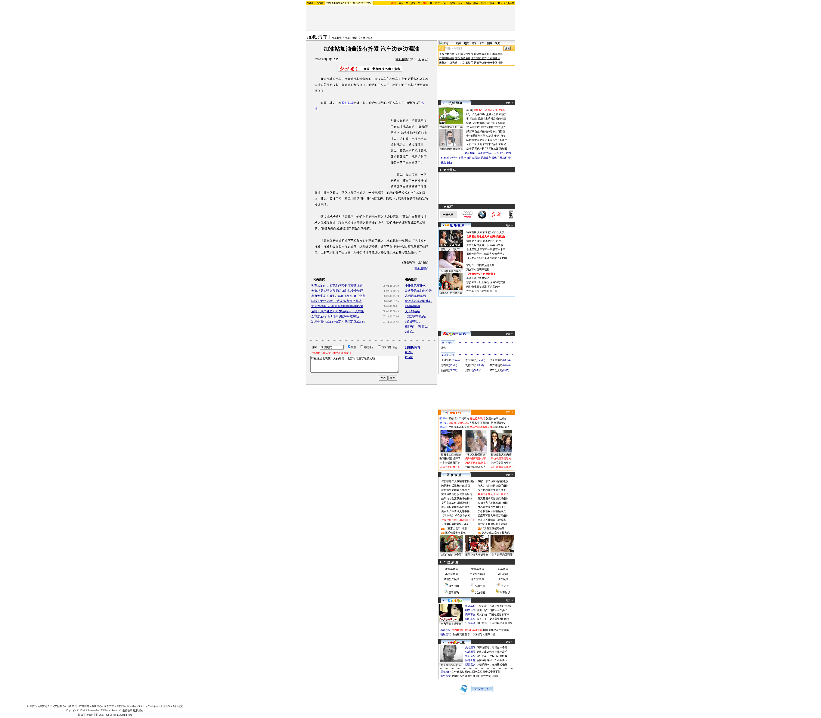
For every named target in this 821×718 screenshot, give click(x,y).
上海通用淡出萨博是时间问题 (489, 118)
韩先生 (444, 347)
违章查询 (454, 592)
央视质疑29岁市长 (449, 54)
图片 (489, 43)
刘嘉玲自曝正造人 (475, 467)
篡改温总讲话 (463, 58)
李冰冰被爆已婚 (476, 454)
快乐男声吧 (496, 360)
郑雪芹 (470, 131)
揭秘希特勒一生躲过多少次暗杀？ (485, 253)
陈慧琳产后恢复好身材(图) (456, 485)
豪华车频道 (477, 579)
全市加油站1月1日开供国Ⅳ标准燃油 (335, 316)
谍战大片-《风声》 (451, 249)
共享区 (443, 427)
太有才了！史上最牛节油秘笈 (493, 618)
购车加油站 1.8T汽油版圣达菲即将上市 (337, 285)
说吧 (497, 43)
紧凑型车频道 (451, 579)
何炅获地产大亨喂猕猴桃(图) (457, 481)
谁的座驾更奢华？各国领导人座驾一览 (473, 634)
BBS (499, 3)
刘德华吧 (470, 365)
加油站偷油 (412, 306)
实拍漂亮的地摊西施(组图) (493, 502)
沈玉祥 (470, 127)
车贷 (460, 157)
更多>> (509, 103)
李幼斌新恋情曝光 (501, 458)
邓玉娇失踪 (466, 54)
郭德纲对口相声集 (459, 418)
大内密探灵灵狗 (475, 245)
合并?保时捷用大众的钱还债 (490, 114)
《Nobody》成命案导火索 (455, 515)
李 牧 (469, 135)
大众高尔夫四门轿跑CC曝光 (490, 144)
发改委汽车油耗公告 (418, 290)
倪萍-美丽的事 (495, 245)
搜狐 (329, 2)
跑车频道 (503, 569)
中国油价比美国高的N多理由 (490, 140)
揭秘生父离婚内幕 (501, 454)
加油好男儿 (412, 321)
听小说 (443, 422)
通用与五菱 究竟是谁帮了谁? (489, 135)
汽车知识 (505, 592)
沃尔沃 (501, 153)
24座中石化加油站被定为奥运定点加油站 (338, 321)
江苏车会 (470, 623)
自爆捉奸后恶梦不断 (451, 293)
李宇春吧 (470, 360)
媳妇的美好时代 (492, 240)
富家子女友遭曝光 (451, 623)
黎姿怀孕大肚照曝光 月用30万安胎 (485, 282)
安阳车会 (470, 614)
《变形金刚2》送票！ (457, 528)
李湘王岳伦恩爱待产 (477, 278)
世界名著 (474, 422)
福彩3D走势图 (501, 427)
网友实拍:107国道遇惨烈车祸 (493, 614)
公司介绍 (153, 706)
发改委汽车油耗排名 (418, 301)
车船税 (482, 153)
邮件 (483, 3)
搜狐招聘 (72, 706)
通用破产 (486, 157)
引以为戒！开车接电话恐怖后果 (494, 623)
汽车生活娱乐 (352, 37)
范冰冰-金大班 (496, 232)
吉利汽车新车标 (415, 296)
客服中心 (97, 706)
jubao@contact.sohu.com (119, 714)
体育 (401, 3)
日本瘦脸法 (493, 58)
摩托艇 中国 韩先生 (418, 326)
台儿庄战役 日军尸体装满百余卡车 (485, 249)
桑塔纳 (504, 157)
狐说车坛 (470, 605)
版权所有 (138, 710)
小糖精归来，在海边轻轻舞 (492, 664)
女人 (460, 3)
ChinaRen (338, 2)
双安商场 (347, 103)
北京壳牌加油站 (415, 316)
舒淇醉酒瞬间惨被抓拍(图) (493, 498)
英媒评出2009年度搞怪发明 (492, 651)
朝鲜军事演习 (481, 54)
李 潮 (469, 118)
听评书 (443, 418)
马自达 (468, 157)
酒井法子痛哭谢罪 (502, 554)
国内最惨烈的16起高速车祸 (467, 630)
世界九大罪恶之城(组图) (491, 507)
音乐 (481, 43)
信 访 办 (505, 585)
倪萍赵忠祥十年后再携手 (492, 489)
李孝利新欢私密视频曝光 (492, 511)
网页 (466, 43)
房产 (445, 3)
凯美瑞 (476, 157)
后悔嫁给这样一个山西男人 (492, 660)
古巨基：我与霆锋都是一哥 (481, 290)
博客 (491, 3)
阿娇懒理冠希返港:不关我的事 (483, 286)
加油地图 (480, 592)
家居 (452, 3)
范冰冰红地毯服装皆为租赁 (456, 494)
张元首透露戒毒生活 (493, 528)
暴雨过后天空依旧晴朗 (486, 675)
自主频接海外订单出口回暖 (489, 131)
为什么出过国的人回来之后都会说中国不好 (476, 671)
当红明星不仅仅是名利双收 (492, 656)
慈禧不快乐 (480, 62)
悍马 (455, 157)
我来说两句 (402, 59)
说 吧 (462, 334)
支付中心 (59, 706)
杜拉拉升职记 (477, 418)
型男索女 (470, 664)
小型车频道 (451, 574)
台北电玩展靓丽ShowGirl (455, 524)
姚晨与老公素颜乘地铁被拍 (456, 498)
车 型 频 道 (451, 562)
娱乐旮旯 (470, 656)
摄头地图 (454, 585)
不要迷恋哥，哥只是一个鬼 (492, 647)
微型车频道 (451, 569)
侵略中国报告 (495, 62)
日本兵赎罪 (496, 54)
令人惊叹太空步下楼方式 (495, 532)
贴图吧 (445, 370)
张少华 (470, 114)
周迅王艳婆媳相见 (475, 462)
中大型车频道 (477, 574)
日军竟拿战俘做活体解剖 (455, 502)
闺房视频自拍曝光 (451, 271)
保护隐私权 (122, 706)
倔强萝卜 (471, 240)
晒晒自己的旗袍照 (462, 675)
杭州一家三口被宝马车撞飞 (492, 610)
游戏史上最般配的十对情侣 (493, 524)
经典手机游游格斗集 (481, 427)
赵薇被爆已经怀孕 (450, 458)
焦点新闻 (470, 647)
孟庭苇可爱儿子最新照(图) (493, 515)
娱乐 (413, 3)
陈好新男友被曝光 (501, 467)
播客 (475, 3)
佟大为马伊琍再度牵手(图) (493, 485)
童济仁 (470, 144)
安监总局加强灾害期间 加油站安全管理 (337, 290)
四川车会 (470, 618)
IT (431, 3)
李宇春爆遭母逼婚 (450, 462)
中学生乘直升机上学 (451, 127)
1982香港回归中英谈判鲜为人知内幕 (486, 258)
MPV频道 (503, 574)
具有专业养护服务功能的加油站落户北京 (338, 296)
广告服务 (84, 706)
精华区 (409, 352)
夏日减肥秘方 (479, 58)
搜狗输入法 (45, 706)
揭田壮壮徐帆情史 (451, 454)
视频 (468, 3)
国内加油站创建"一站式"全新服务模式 (336, 301)
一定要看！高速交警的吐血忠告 (494, 605)
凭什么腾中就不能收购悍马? (490, 122)
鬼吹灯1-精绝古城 (459, 422)
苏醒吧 (445, 365)
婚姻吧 (469, 370)
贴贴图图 (470, 651)
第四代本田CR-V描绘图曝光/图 (489, 148)
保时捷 (448, 157)
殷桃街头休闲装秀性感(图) (456, 489)
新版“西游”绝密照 (451, 554)
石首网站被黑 (447, 58)
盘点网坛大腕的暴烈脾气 (455, 507)
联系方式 (109, 706)
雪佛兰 (495, 157)
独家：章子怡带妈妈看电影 (493, 481)
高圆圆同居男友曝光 (451, 148)
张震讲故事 (492, 418)
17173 (348, 2)
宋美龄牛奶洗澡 (448, 62)
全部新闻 (165, 706)
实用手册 (480, 585)
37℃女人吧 (496, 370)
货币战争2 (499, 422)
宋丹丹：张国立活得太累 (480, 265)
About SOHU (138, 706)
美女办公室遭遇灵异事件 (455, 511)
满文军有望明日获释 (477, 269)
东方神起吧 (496, 365)
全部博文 (178, 706)
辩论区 (409, 357)
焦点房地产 (359, 2)
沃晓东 (470, 122)
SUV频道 (503, 579)
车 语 (469, 110)
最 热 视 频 (457, 225)
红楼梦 (503, 418)
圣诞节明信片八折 (450, 467)
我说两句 (509, 3)
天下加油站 (412, 311)
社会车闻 (368, 37)
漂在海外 (445, 671)
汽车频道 (337, 37)
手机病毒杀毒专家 (459, 427)
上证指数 (446, 360)
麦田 (479, 240)
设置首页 (32, 706)
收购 (449, 162)
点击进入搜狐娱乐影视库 (492, 519)
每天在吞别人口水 (451, 665)
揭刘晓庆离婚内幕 (475, 458)
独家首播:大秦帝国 (476, 232)
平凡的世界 (486, 422)
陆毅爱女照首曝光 (501, 462)
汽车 (437, 3)
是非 (468, 148)
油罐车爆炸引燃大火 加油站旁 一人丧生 (337, 311)
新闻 (458, 43)
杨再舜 (470, 140)
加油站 (409, 331)
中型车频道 (477, 569)
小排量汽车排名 (415, 285)
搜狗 (369, 2)
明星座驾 (470, 610)
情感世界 (470, 660)
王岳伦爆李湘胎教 (455, 532)
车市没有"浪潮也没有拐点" (489, 127)
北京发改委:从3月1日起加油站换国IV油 (337, 306)
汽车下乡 (491, 153)
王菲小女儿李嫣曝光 (476, 554)
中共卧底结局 (465, 62)
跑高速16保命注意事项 (496, 630)
